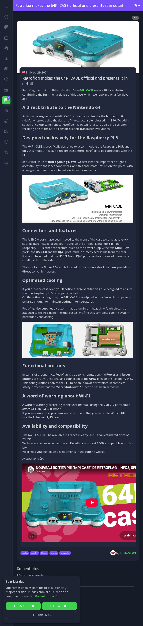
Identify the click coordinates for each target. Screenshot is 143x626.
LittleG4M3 (128, 553)
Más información (47, 596)
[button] (6, 6)
